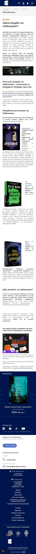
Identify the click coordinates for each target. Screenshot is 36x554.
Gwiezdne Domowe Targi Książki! (18, 504)
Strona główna (6, 9)
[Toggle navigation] (19, 3)
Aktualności (16, 9)
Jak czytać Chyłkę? (18, 497)
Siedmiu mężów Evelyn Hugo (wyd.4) (18, 407)
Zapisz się (8, 445)
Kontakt (18, 508)
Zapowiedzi (18, 495)
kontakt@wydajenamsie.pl (16, 466)
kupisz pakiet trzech (10, 95)
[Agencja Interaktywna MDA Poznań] (23, 552)
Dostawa (18, 515)
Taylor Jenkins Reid (18, 409)
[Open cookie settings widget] (3, 551)
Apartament (26, 128)
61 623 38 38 (10, 460)
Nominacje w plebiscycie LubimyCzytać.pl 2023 (18, 500)
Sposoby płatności (18, 518)
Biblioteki (18, 492)
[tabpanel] (18, 396)
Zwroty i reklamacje (18, 520)
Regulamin (18, 510)
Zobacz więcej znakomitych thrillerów (14, 361)
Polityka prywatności (18, 513)
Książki (18, 490)
